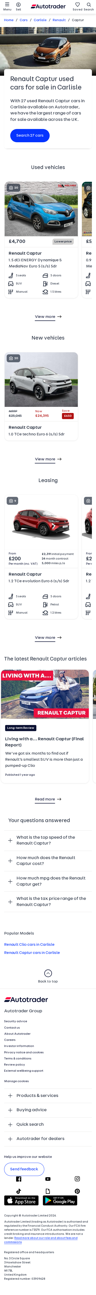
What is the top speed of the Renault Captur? (45, 840)
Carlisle (40, 20)
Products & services (37, 1095)
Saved (77, 9)
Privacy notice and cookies (24, 1052)
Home (9, 20)
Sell (18, 9)
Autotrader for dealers (40, 1138)
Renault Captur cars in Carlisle (32, 953)
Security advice (15, 1021)
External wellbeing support (23, 1070)
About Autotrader (17, 1033)
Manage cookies (16, 1081)
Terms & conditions (17, 1058)
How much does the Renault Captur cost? (45, 861)
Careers (10, 1040)
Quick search (30, 1124)
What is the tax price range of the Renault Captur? (51, 901)
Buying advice (31, 1110)
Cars (24, 20)
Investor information (19, 1046)
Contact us (12, 1027)
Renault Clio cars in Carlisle (29, 945)
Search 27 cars (30, 136)
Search (89, 9)
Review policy (14, 1064)
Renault (59, 20)
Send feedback (24, 1169)
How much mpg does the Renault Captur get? (51, 881)
